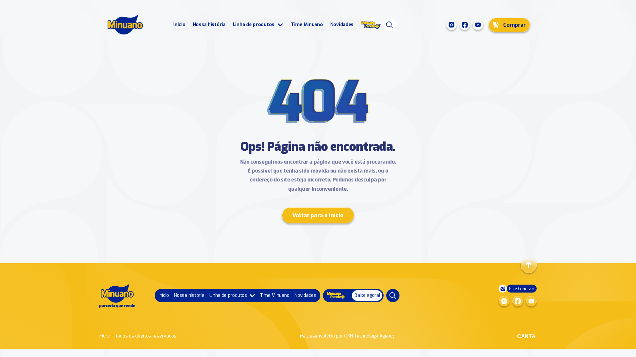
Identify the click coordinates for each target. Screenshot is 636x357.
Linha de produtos (253, 24)
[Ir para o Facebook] (464, 25)
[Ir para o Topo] (529, 265)
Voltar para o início (318, 215)
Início (179, 24)
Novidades (341, 24)
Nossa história (209, 24)
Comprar (514, 24)
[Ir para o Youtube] (478, 25)
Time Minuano (307, 24)
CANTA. (527, 336)
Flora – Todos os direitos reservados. (138, 336)
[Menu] (389, 24)
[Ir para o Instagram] (451, 25)
